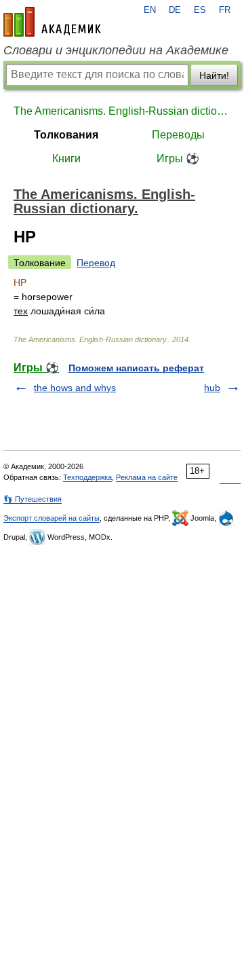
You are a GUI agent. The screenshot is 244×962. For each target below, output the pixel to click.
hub (212, 387)
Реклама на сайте (147, 477)
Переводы (178, 135)
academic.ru (52, 22)
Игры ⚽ (178, 158)
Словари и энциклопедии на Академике (115, 50)
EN (150, 10)
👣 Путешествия (32, 499)
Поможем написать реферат (136, 368)
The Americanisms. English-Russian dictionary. (122, 111)
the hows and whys (75, 387)
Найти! (214, 75)
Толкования (66, 135)
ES (200, 10)
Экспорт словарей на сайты (51, 518)
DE (175, 10)
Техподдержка (87, 477)
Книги (66, 158)
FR (224, 10)
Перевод (96, 262)
